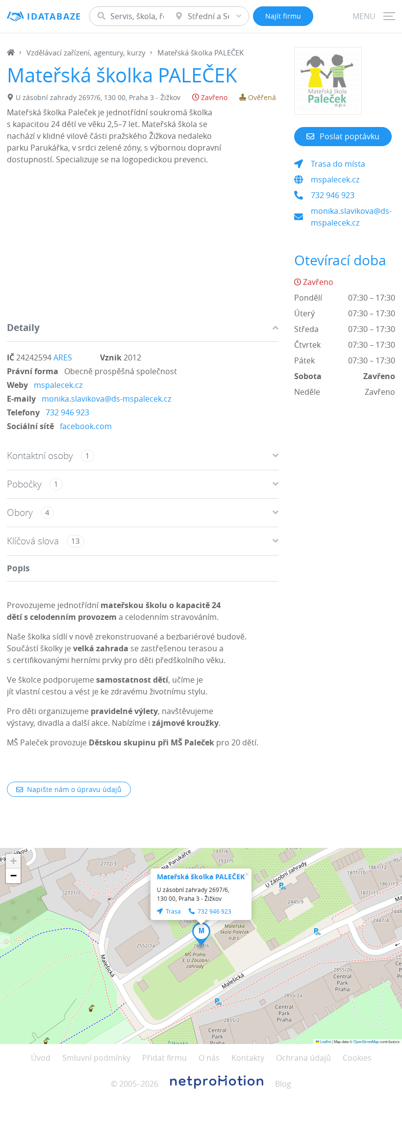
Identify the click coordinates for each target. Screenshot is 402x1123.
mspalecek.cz (58, 385)
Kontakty (247, 1057)
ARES (62, 357)
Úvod (40, 1057)
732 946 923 (67, 412)
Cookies (357, 1057)
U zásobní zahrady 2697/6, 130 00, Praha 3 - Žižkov (98, 97)
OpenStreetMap (366, 1041)
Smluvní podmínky (96, 1057)
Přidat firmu (164, 1057)
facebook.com (86, 426)
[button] (201, 934)
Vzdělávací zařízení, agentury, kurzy (86, 52)
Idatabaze (54, 16)
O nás (209, 1057)
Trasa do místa (338, 163)
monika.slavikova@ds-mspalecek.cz (106, 398)
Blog (283, 1083)
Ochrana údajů (303, 1057)
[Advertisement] (142, 245)
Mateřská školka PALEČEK (201, 876)
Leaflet (325, 1041)
